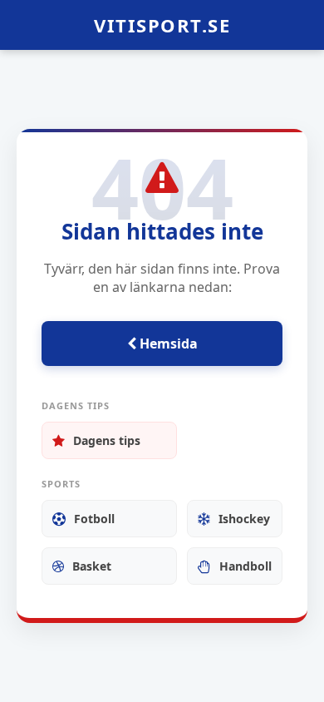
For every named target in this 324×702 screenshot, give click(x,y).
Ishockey (244, 518)
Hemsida (167, 343)
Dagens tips (106, 440)
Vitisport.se (162, 24)
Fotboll (94, 518)
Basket (91, 566)
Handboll (245, 566)
